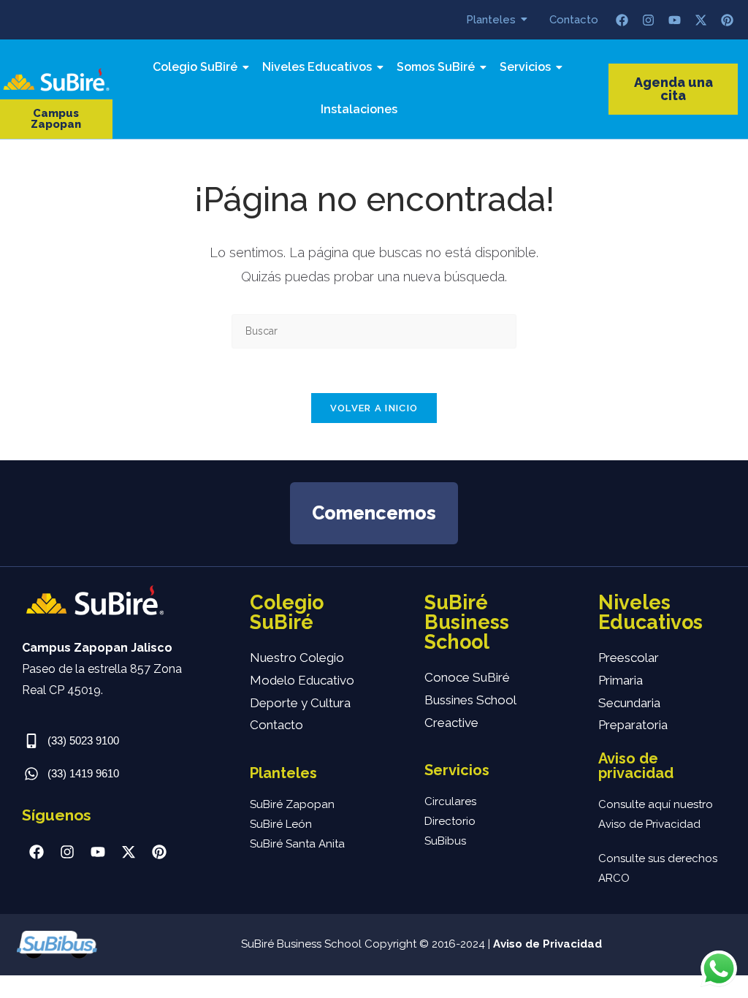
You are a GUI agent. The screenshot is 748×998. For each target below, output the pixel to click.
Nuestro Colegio (297, 657)
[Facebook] (622, 19)
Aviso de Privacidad (547, 944)
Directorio (450, 821)
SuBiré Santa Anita (297, 843)
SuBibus (445, 840)
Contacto (573, 19)
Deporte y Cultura (300, 703)
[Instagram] (648, 19)
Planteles (491, 19)
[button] (56, 119)
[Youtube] (675, 19)
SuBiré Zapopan (292, 804)
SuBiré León (281, 824)
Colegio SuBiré (195, 67)
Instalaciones (359, 109)
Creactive (451, 722)
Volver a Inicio (374, 408)
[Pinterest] (727, 19)
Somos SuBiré (436, 67)
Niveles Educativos (317, 67)
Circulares (450, 801)
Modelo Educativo (302, 680)
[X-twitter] (701, 19)
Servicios (525, 67)
